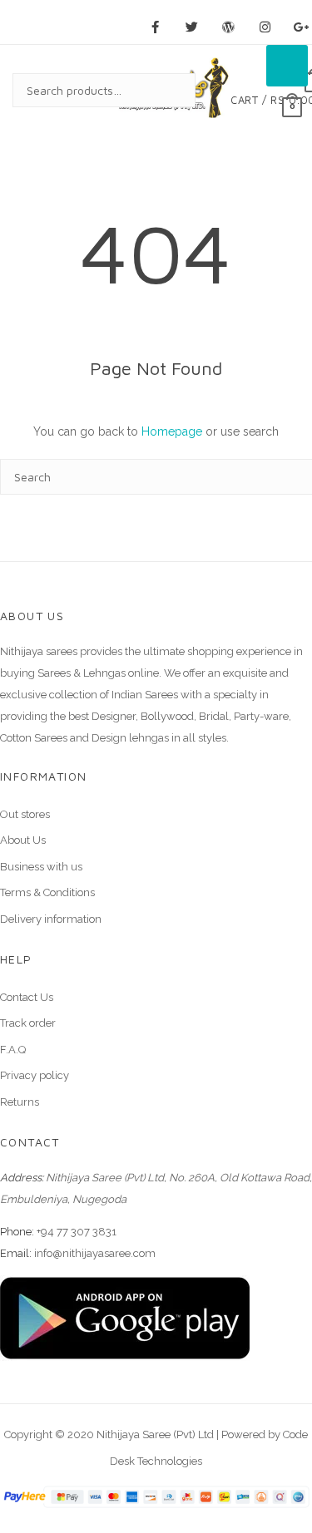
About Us (23, 840)
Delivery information (51, 919)
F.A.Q (13, 1049)
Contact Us (26, 997)
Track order (28, 1023)
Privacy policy (34, 1075)
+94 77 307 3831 (76, 1231)
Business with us (41, 866)
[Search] (166, 90)
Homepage (171, 431)
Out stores (25, 814)
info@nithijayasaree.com (95, 1253)
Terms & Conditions (47, 892)
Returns (19, 1102)
